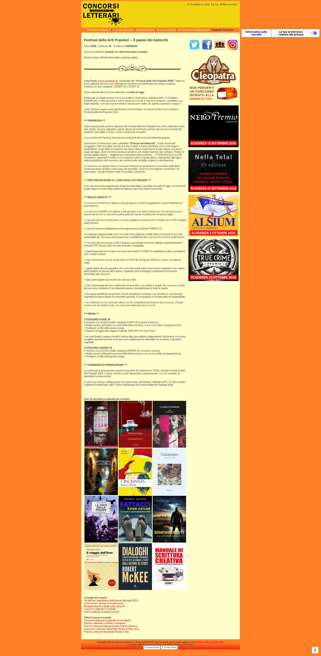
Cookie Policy (170, 647)
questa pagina (130, 57)
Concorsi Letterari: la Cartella (100, 609)
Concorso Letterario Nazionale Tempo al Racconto (111, 628)
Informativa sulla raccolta (256, 33)
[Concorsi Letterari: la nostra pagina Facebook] (207, 49)
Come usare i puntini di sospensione (103, 603)
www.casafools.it (107, 80)
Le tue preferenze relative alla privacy (290, 33)
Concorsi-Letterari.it (99, 29)
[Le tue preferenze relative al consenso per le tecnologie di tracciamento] (315, 650)
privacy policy (203, 642)
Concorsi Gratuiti (166, 29)
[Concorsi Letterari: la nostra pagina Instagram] (232, 49)
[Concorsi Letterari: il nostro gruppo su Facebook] (220, 49)
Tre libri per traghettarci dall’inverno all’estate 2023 (111, 600)
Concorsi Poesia (145, 29)
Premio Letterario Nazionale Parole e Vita (106, 631)
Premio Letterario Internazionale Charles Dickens (110, 626)
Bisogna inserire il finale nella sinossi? (104, 606)
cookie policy (218, 642)
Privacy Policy (153, 647)
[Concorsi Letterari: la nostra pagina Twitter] (194, 49)
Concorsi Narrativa (123, 29)
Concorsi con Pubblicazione (194, 29)
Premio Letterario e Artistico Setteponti (105, 623)
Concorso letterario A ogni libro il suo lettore (107, 620)
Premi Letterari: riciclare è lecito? (102, 611)
